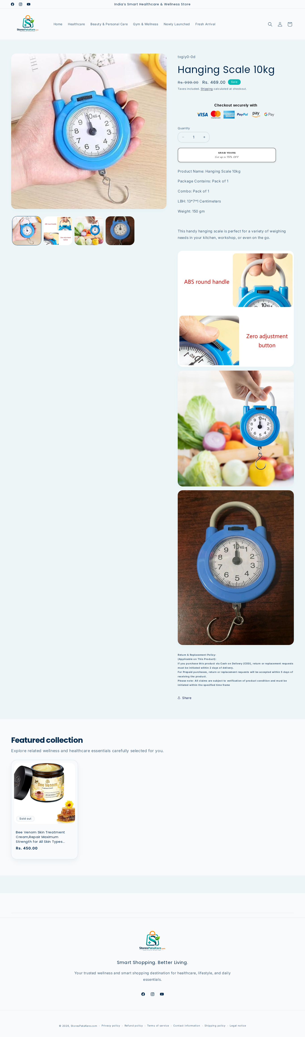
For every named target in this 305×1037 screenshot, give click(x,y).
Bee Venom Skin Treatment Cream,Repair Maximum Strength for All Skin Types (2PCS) (40, 837)
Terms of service (158, 1025)
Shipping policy (215, 1025)
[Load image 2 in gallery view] (57, 230)
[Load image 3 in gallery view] (89, 230)
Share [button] (186, 697)
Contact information (186, 1025)
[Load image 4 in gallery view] (120, 230)
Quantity (184, 128)
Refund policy (134, 1025)
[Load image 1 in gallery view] (26, 230)
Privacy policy (111, 1025)
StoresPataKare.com (84, 1025)
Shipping (207, 88)
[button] (270, 24)
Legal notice (238, 1025)
